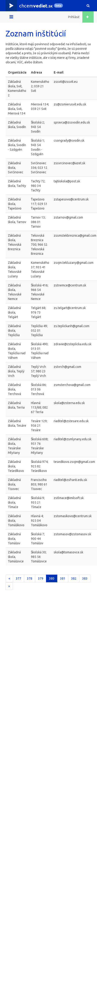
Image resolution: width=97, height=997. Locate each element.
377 (18, 578)
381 (62, 578)
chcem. (36, 5)
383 (85, 578)
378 (29, 578)
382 (73, 578)
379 (40, 578)
